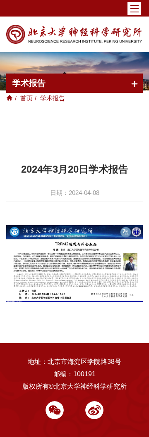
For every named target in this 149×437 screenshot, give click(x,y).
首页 (26, 98)
